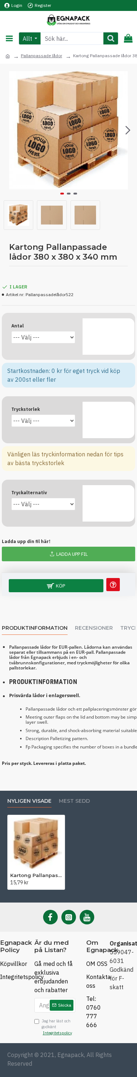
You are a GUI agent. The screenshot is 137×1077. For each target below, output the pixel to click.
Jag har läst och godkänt (57, 1026)
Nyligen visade (29, 801)
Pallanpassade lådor (41, 55)
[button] (9, 130)
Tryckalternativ (29, 492)
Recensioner (94, 628)
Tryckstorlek (25, 409)
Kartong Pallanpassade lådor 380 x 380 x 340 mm (36, 875)
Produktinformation (35, 628)
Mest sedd (74, 801)
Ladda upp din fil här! (26, 541)
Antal (17, 326)
